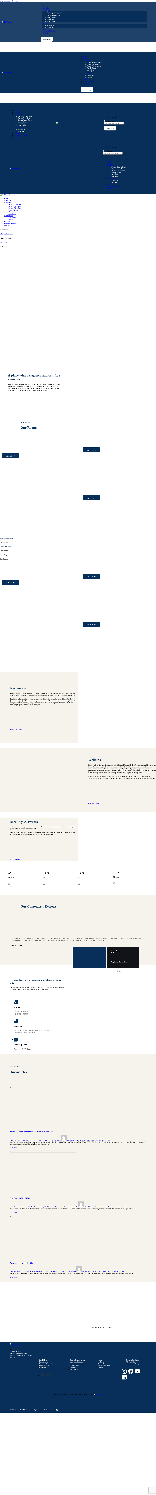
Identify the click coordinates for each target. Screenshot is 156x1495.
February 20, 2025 (23, 1140)
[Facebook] (131, 1371)
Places (12, 1140)
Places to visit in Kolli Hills (21, 1263)
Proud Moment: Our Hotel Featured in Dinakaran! (32, 1132)
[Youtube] (137, 1371)
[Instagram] (124, 1371)
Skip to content (5, 1)
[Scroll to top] (1, 1494)
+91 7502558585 (46, 1373)
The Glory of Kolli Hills (20, 1198)
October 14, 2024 (39, 1271)
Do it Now (3, 251)
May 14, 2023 (22, 1271)
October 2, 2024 (23, 1207)
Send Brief (3, 242)
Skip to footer (15, 1)
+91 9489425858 (46, 1376)
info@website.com (6, 234)
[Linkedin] (124, 1377)
